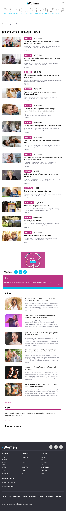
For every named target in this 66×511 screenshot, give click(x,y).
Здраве (4, 457)
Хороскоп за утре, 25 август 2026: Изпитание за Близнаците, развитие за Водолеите (40, 299)
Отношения (5, 473)
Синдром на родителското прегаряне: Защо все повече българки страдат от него (41, 42)
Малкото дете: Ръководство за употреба (37, 235)
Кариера (43, 457)
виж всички (8, 402)
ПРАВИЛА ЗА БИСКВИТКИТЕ (29, 496)
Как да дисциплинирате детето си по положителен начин (42, 126)
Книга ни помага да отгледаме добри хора (37, 191)
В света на (44, 462)
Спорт (4, 462)
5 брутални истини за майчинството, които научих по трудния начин (41, 76)
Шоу (23, 473)
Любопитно (44, 471)
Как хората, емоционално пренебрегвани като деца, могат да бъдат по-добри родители (43, 158)
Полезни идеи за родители (32, 221)
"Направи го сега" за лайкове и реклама (36, 206)
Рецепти (24, 462)
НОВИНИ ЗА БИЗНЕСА (8, 483)
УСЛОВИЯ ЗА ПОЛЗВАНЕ (14, 496)
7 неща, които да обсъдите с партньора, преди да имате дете (42, 141)
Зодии (42, 464)
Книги (42, 473)
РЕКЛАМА (41, 496)
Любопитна (28, 188)
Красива (5, 454)
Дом (23, 459)
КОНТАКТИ (58, 496)
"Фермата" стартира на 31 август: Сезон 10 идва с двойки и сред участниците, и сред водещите (41, 351)
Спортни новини (8, 487)
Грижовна (28, 38)
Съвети (4, 471)
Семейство (25, 457)
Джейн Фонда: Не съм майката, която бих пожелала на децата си (41, 175)
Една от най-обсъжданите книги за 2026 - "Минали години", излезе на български (41, 385)
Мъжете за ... (29, 203)
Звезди (23, 471)
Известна (28, 171)
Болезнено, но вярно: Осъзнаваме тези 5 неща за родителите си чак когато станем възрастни (39, 110)
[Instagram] (25, 272)
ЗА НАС (4, 496)
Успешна (44, 454)
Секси (4, 467)
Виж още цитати (33, 288)
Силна (42, 459)
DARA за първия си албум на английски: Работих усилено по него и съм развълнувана (40, 316)
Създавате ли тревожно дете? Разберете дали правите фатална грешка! (42, 59)
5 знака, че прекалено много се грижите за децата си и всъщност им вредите (41, 93)
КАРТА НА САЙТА (49, 496)
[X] (20, 272)
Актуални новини (8, 479)
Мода (3, 464)
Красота (4, 459)
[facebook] (15, 272)
